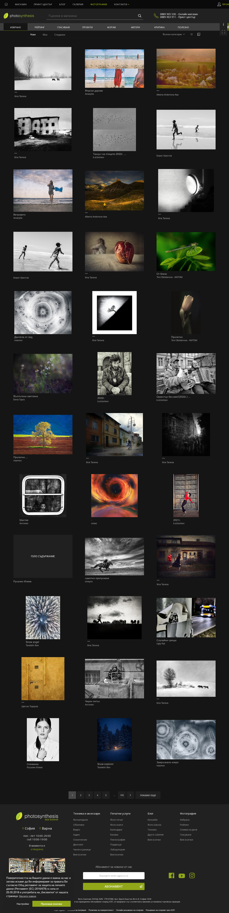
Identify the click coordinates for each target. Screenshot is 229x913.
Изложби (152, 819)
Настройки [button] (23, 903)
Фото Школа (154, 824)
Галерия (78, 4)
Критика (159, 27)
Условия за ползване (76, 910)
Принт (43, 4)
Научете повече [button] (27, 896)
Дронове (78, 844)
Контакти (120, 4)
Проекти (87, 27)
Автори (135, 27)
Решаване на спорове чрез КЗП (160, 910)
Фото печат (116, 819)
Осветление (80, 839)
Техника (152, 829)
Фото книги (116, 824)
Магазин (21, 4)
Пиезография (117, 839)
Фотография (98, 4)
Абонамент (114, 886)
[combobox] (173, 34)
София (29, 828)
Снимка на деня (188, 829)
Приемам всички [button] (51, 903)
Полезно (183, 27)
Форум (111, 27)
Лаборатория (117, 849)
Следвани (59, 34)
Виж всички (79, 854)
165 (122, 795)
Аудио (76, 834)
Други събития (156, 834)
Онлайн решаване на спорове (129, 910)
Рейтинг (40, 27)
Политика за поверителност (101, 910)
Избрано (15, 27)
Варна (46, 828)
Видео (76, 829)
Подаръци (115, 844)
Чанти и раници (82, 849)
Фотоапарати (80, 819)
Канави (114, 834)
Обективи (78, 824)
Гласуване (63, 27)
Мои (45, 34)
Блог (62, 4)
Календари (116, 829)
